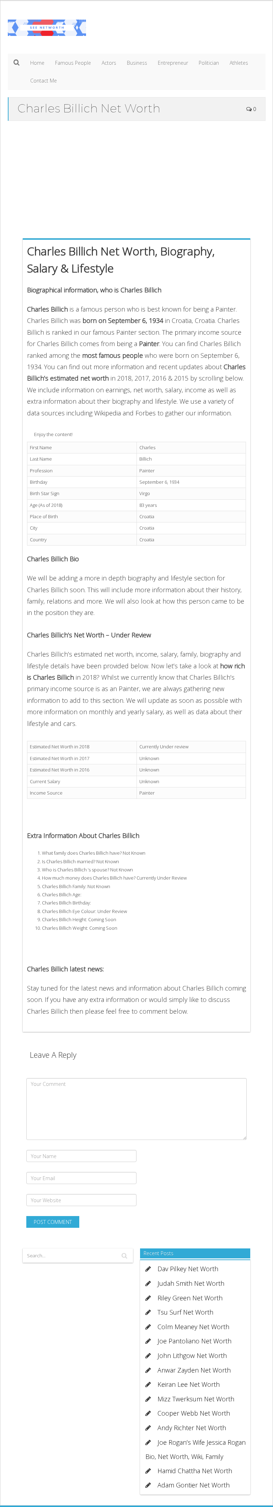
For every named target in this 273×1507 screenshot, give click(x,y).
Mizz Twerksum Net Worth (195, 1399)
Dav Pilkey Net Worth (187, 1268)
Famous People (73, 62)
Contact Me (43, 80)
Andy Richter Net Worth (191, 1427)
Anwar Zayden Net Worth (194, 1370)
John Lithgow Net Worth (192, 1355)
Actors (109, 62)
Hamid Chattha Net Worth (194, 1470)
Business (137, 62)
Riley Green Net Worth (190, 1298)
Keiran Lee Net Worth (188, 1384)
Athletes (239, 62)
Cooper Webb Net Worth (193, 1413)
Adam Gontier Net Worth (193, 1485)
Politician (209, 62)
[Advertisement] (137, 178)
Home (37, 62)
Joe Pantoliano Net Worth (194, 1341)
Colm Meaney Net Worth (193, 1326)
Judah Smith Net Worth (190, 1283)
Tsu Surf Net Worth (185, 1312)
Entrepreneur (173, 62)
